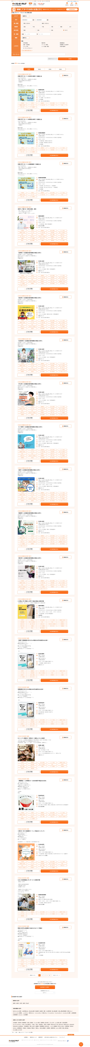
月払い (37, 1024)
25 (49, 975)
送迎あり (71, 1026)
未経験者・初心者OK (64, 44)
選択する (24, 37)
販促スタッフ (41, 270)
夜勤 (61, 26)
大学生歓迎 (25, 43)
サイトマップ (62, 1037)
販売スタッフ (41, 664)
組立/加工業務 (41, 225)
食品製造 (41, 1011)
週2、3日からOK (59, 1024)
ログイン (44, 992)
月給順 (60, 69)
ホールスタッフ (51, 1013)
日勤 (24, 26)
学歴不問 (43, 43)
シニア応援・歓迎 (45, 46)
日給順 (50, 69)
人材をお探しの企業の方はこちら (50, 1037)
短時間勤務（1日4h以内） (45, 1026)
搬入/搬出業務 (41, 806)
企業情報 (25, 1037)
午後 (43, 26)
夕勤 (52, 26)
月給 (52, 30)
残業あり (33, 1028)
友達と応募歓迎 (43, 1028)
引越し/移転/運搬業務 (62, 1011)
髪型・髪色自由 (65, 1028)
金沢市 (21, 1003)
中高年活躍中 (62, 46)
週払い (33, 1024)
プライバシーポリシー (62, 1040)
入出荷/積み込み (25, 1011)
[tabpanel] (26, 95)
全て (70, 26)
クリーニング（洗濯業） (17, 1013)
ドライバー (20, 1014)
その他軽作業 (48, 1011)
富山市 (27, 1003)
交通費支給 (67, 1026)
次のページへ (55, 975)
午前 (34, 26)
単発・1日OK (32, 1026)
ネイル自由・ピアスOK (17, 1029)
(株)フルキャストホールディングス (27, 1040)
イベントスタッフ (38, 1013)
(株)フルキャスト (36, 1040)
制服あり (25, 1028)
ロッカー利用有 (59, 1028)
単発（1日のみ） (27, 23)
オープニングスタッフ (27, 48)
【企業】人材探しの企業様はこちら (73, 1)
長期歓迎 (37, 1026)
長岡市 (17, 1003)
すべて (66, 30)
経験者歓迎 (62, 43)
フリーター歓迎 (45, 44)
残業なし (37, 1028)
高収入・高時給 (47, 1024)
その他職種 (25, 1014)
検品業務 (40, 615)
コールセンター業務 (66, 1013)
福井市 (24, 1003)
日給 (38, 30)
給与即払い (41, 1024)
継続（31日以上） (45, 23)
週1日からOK (53, 1024)
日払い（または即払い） (27, 1024)
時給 (24, 30)
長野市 (14, 1003)
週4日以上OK (66, 1024)
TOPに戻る (71, 1034)
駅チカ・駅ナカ (61, 1026)
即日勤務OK (26, 1026)
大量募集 (48, 1028)
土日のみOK (71, 1024)
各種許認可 (40, 1037)
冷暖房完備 (53, 1028)
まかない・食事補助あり (17, 1028)
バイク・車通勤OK (54, 1026)
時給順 (39, 69)
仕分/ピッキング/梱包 (42, 855)
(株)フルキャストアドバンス (45, 1040)
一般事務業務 (73, 1013)
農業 (44, 1011)
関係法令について (33, 1037)
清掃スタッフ (69, 1011)
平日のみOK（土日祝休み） (18, 1026)
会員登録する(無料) (44, 987)
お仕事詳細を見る (54, 110)
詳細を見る (66, 75)
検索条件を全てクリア (52, 58)
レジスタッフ (25, 1013)
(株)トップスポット (53, 1040)
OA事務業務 (15, 1014)
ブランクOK (25, 46)
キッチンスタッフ (58, 1013)
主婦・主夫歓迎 (26, 44)
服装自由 (29, 1028)
